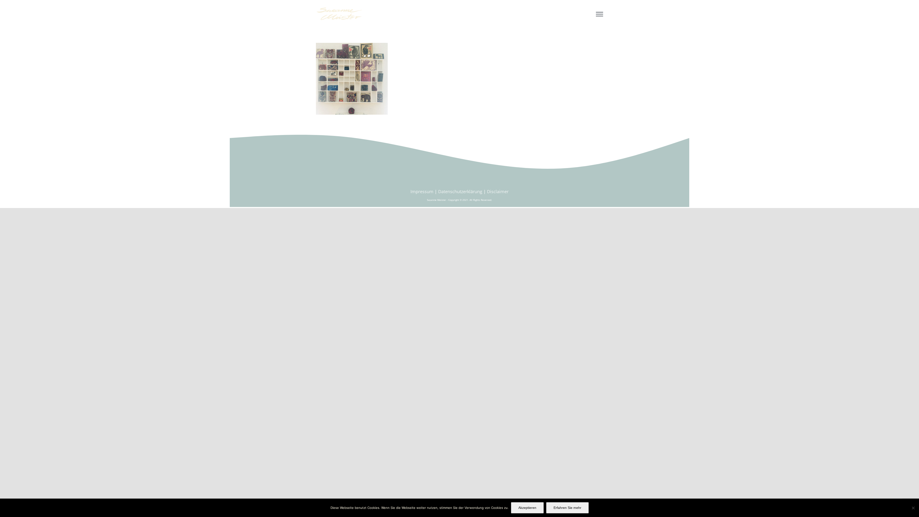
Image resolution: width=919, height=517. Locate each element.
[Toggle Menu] (599, 14)
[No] (913, 508)
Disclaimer (498, 191)
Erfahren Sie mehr (567, 508)
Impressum (421, 191)
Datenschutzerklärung (460, 191)
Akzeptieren (527, 508)
